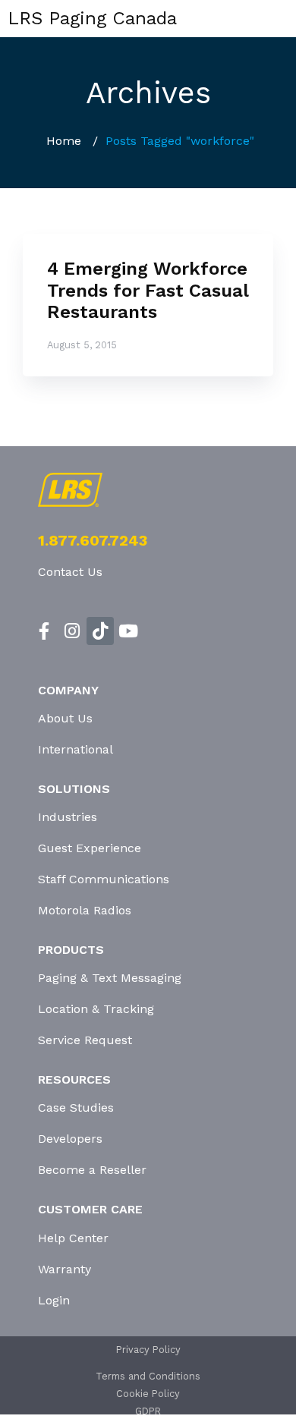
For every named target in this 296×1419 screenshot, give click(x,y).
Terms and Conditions (148, 1376)
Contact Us (70, 572)
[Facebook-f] (44, 631)
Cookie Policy (148, 1393)
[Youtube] (128, 631)
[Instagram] (72, 631)
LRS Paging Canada (92, 18)
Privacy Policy (148, 1349)
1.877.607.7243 (92, 540)
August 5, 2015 (82, 345)
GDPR (148, 1411)
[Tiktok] (101, 631)
